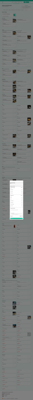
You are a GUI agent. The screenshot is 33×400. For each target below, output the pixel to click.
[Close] (22, 181)
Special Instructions (13, 208)
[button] (16, 218)
